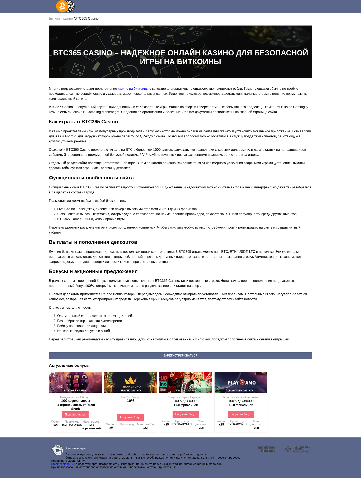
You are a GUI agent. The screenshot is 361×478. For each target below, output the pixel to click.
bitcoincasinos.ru (62, 463)
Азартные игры (76, 448)
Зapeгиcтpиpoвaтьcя (181, 355)
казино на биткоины (133, 88)
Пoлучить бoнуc (75, 414)
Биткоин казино (61, 18)
